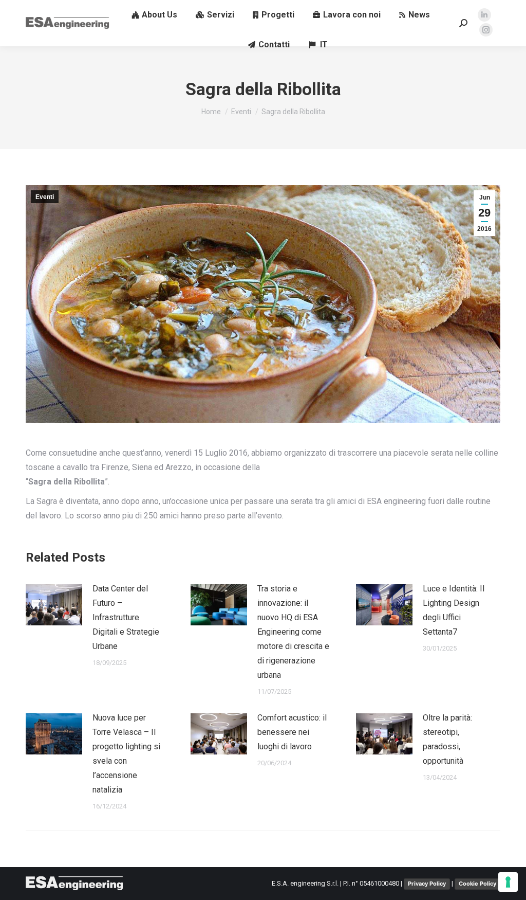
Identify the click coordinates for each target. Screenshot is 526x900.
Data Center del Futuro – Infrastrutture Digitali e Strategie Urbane (125, 617)
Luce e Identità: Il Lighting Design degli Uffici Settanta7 (453, 610)
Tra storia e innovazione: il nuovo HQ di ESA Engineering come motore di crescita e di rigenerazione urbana (293, 632)
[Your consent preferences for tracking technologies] (508, 882)
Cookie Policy (477, 883)
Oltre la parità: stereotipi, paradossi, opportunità (447, 739)
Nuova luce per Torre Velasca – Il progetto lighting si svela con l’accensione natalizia (126, 754)
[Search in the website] (463, 23)
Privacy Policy (427, 883)
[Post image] (54, 604)
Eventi (44, 197)
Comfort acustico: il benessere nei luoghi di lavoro (292, 732)
